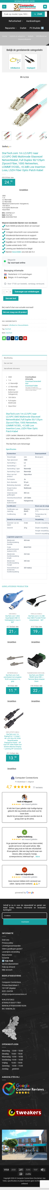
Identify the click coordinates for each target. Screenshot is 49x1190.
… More (37, 856)
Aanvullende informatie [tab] (12, 368)
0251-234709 (30, 1)
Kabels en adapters (17, 36)
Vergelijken (23, 190)
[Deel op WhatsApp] (4, 338)
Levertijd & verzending (11, 952)
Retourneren (7, 955)
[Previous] (6, 106)
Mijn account (7, 970)
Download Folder (31, 386)
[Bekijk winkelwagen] (45, 7)
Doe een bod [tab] (8, 363)
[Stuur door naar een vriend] (21, 338)
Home (4, 36)
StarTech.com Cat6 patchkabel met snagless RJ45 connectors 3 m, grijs (12, 678)
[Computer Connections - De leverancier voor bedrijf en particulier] (24, 7)
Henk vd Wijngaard (24, 802)
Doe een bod (11, 298)
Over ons (5, 940)
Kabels (30, 36)
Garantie (5, 958)
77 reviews (38, 787)
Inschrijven (25, 922)
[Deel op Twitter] (17, 338)
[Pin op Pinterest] (25, 338)
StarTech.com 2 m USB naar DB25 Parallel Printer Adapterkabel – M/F (36, 618)
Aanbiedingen (33, 21)
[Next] (43, 106)
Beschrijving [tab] (8, 358)
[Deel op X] (12, 338)
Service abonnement (10, 964)
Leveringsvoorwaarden (11, 946)
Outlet (23, 28)
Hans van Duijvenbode (25, 874)
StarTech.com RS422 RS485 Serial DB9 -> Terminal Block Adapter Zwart (36, 678)
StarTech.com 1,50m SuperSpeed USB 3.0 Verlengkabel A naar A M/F (12, 619)
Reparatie (10, 28)
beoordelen (16, 252)
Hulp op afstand (8, 967)
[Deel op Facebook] (8, 338)
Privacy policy (7, 943)
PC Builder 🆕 (37, 28)
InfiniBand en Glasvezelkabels (18, 325)
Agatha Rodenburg (24, 837)
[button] (4, 7)
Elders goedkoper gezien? (12, 949)
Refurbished (15, 21)
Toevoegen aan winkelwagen (27, 292)
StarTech (8, 329)
